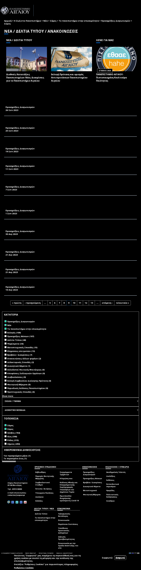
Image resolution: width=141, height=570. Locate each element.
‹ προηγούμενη (33, 302)
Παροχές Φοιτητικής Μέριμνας (44, 477)
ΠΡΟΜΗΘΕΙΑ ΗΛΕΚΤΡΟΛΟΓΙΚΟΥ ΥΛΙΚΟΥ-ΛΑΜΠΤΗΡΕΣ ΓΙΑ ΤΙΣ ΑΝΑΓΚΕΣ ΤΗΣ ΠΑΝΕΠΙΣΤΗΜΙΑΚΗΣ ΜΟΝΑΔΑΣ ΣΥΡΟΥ (67, 162)
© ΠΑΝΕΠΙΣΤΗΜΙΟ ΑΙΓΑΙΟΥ (12, 553)
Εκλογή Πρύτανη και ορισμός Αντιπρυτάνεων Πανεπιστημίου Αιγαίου (69, 77)
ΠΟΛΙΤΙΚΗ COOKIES (46, 553)
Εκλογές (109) (14, 332)
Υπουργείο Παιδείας (44, 493)
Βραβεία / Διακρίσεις (92, 482)
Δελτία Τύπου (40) (16, 340)
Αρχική (8, 20)
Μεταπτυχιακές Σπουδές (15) (22, 347)
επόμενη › (107, 302)
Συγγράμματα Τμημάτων (66, 473)
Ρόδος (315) (13, 440)
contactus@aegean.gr (17, 495)
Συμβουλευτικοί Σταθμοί (42, 483)
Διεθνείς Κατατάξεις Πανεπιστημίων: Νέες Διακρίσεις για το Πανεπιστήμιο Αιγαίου (25, 77)
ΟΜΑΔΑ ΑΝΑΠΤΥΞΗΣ (64, 553)
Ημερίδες (110, 490)
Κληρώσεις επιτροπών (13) (21, 351)
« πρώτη (16, 302)
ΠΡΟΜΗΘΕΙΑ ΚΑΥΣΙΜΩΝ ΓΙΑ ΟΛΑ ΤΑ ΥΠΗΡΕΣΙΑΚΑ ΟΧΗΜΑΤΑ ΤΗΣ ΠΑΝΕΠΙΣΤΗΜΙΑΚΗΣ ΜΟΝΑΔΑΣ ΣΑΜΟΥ (62, 266)
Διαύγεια (39, 497)
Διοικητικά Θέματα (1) (18, 366)
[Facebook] (12, 502)
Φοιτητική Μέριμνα (92, 494)
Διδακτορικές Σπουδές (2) (20, 362)
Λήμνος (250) (13, 444)
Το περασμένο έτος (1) (15, 458)
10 (74, 302)
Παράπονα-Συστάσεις (68, 524)
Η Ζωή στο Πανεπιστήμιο (27, 20)
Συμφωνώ (107, 557)
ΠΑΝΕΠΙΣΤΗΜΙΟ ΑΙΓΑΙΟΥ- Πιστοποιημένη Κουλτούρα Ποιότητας (111, 77)
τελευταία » (122, 302)
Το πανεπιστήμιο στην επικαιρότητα (79, 20)
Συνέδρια (110, 501)
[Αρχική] (17, 10)
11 (80, 302)
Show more (7, 396)
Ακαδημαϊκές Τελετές (116, 472)
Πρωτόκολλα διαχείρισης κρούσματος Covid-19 (69, 498)
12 (86, 302)
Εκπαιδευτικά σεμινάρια (112, 485)
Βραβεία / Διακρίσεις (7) (19, 355)
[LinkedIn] (21, 502)
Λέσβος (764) (13, 433)
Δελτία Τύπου (41, 514)
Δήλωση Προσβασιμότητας (66, 538)
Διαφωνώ (120, 558)
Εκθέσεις (110, 480)
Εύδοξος (39, 501)
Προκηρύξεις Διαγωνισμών (115, 20)
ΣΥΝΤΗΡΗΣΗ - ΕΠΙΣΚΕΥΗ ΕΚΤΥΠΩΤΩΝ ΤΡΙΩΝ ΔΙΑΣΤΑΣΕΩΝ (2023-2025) (44, 283)
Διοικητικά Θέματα (92, 486)
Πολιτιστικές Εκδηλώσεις (112, 495)
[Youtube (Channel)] (25, 502)
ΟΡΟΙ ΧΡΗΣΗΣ (30, 553)
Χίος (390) (12, 436)
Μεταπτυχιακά (90, 490)
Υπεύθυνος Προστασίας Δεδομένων (63, 530)
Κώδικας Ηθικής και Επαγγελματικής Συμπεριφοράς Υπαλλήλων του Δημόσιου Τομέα (69, 487)
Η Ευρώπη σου (66, 478)
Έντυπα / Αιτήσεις (43, 489)
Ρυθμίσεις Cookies (24, 567)
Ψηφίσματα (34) (15, 343)
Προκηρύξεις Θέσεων (92, 478)
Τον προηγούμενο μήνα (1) (17, 455)
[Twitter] (16, 502)
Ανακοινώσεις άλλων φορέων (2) (24, 358)
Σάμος (53, 20)
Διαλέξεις (110, 476)
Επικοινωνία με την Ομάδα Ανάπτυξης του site (68, 545)
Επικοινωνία (63, 520)
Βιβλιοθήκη (40, 472)
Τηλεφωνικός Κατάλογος (64, 515)
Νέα (45, 20)
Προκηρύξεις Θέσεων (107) (20, 336)
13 (92, 302)
